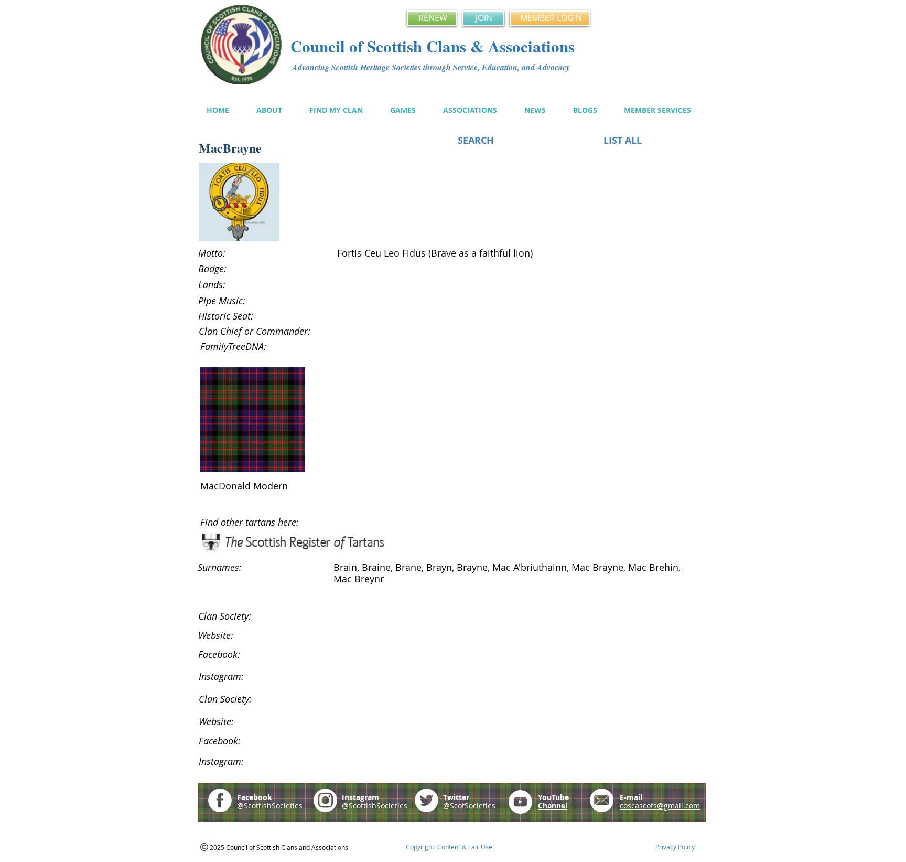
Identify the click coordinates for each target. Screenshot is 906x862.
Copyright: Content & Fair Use (449, 847)
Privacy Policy (675, 847)
